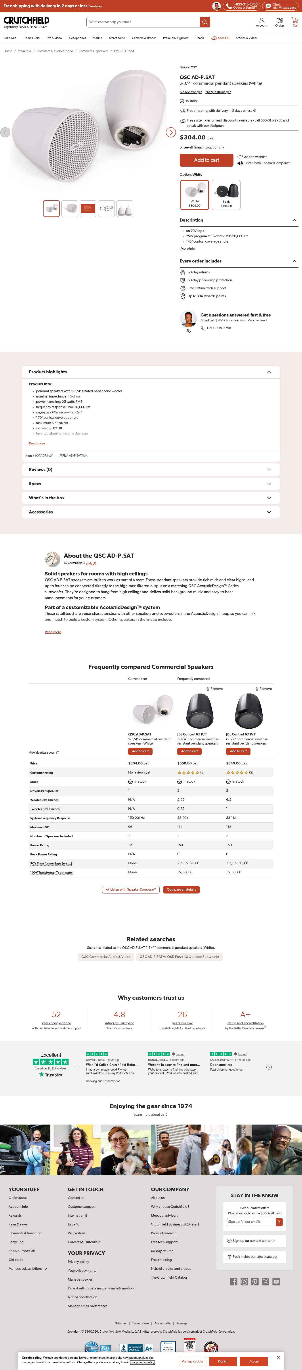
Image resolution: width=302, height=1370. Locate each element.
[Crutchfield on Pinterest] (254, 1281)
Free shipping (53, 6)
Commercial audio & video (55, 51)
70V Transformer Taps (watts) (51, 863)
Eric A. (91, 563)
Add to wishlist (255, 157)
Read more (37, 443)
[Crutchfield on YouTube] (276, 1281)
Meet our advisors (164, 1216)
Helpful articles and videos (171, 1269)
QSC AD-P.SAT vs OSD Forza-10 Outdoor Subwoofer (179, 957)
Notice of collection (82, 1297)
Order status (18, 1198)
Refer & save (18, 1224)
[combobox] (148, 22)
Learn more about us (149, 1115)
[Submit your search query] (205, 22)
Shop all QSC (188, 67)
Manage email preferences (87, 1306)
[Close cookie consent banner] (278, 1357)
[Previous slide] (5, 132)
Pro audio (24, 51)
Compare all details (181, 889)
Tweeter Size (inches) (45, 809)
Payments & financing (25, 1233)
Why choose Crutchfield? (170, 1207)
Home (8, 51)
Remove (216, 689)
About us (158, 1198)
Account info (18, 1207)
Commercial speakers (93, 51)
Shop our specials (22, 1251)
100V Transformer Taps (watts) (52, 872)
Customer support (82, 1207)
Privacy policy (78, 1262)
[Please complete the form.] (279, 1222)
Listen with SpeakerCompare (267, 163)
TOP (293, 1367)
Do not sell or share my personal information (101, 1288)
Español (74, 1224)
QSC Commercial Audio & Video (105, 957)
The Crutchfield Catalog (169, 1277)
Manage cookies (80, 1279)
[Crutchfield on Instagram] (244, 1281)
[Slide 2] (69, 208)
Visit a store (76, 1233)
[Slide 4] (106, 208)
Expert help (208, 320)
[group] (195, 194)
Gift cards (16, 1260)
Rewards (15, 1216)
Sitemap (181, 1323)
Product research (164, 1233)
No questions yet (218, 92)
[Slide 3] (88, 208)
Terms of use (140, 1323)
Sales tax (120, 1323)
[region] (151, 1150)
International (77, 1216)
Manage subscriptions (26, 1269)
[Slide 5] (125, 208)
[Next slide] (171, 132)
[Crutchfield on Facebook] (233, 1281)
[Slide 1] (51, 208)
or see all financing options (200, 147)
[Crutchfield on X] (265, 1281)
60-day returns (162, 1251)
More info (188, 249)
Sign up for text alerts (252, 1241)
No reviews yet (191, 92)
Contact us (76, 1198)
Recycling (16, 1242)
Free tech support (164, 1242)
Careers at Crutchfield (84, 1242)
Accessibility (163, 1323)
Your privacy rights (82, 1271)
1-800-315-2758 (219, 328)
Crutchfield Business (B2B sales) (175, 1224)
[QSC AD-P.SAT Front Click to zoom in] (88, 132)
